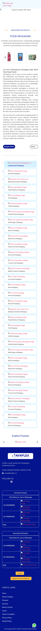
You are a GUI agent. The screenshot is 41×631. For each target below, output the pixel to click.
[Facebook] (3, 481)
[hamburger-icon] (37, 4)
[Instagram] (7, 481)
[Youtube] (20, 481)
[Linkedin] (16, 481)
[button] (5, 57)
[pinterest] (11, 481)
